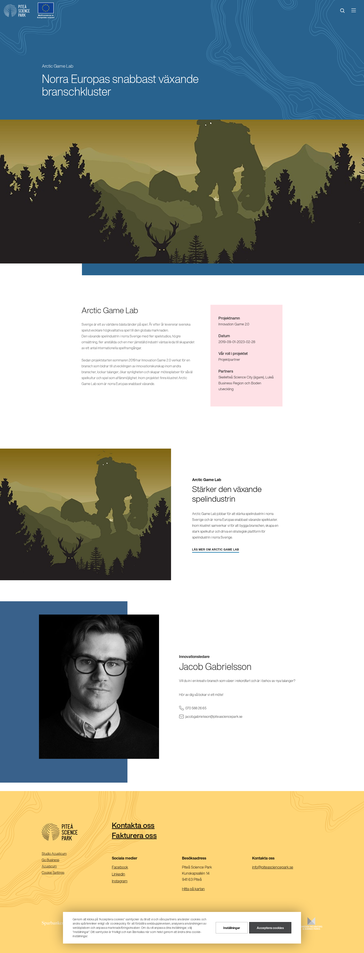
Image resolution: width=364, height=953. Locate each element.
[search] (342, 10)
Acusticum (55, 866)
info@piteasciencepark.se (279, 867)
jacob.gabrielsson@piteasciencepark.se (219, 717)
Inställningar (231, 927)
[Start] (17, 10)
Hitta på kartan (193, 889)
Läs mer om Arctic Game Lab (215, 550)
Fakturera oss (134, 835)
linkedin (125, 874)
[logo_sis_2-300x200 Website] (311, 927)
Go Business (56, 860)
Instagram (126, 881)
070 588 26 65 (201, 708)
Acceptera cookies (270, 927)
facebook (127, 867)
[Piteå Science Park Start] (77, 832)
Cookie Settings (53, 872)
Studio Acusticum (60, 854)
